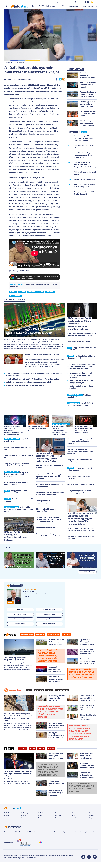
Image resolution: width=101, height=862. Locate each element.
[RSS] (83, 857)
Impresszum (43, 856)
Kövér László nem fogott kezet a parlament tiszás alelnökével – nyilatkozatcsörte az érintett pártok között (79, 323)
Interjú (40, 815)
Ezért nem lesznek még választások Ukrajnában (16, 474)
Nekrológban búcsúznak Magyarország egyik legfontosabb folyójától (81, 452)
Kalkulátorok (62, 690)
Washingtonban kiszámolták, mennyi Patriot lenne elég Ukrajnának (80, 375)
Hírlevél (91, 815)
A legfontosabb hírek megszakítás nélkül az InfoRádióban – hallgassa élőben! (83, 429)
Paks (63, 5)
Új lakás (66, 634)
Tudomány (24, 813)
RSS (23, 858)
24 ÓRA (84, 132)
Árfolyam (40, 634)
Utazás (49, 690)
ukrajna (13, 292)
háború (40, 292)
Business (22, 748)
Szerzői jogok (17, 858)
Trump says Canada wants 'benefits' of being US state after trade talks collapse (18, 774)
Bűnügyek (58, 815)
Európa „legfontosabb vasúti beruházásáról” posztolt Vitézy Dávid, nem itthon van (48, 520)
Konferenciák (53, 634)
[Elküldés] (63, 79)
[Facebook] (89, 857)
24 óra (33, 6)
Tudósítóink (41, 813)
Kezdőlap (13, 284)
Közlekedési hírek (32, 832)
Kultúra (23, 815)
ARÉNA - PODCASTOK (88, 6)
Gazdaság (7, 818)
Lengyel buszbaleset (50, 6)
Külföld (20, 284)
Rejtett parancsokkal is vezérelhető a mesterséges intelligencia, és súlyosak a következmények (13, 430)
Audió (74, 815)
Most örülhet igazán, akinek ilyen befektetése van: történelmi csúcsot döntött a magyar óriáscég (50, 712)
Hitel (29, 690)
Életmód (40, 818)
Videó (74, 818)
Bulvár (57, 813)
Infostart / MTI (10, 79)
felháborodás (15, 295)
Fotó (90, 813)
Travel (41, 748)
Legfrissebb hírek (18, 832)
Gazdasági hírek (84, 832)
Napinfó (57, 818)
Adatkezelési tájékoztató (56, 856)
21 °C (95, 2)
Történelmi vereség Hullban (47, 528)
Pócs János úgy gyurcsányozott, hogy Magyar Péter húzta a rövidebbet (80, 441)
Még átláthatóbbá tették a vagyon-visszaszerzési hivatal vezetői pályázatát (50, 476)
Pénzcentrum (27, 634)
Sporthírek (73, 832)
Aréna (95, 832)
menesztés (50, 292)
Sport (32, 748)
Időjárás (91, 818)
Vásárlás (39, 690)
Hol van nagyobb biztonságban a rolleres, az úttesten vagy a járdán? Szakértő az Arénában (49, 457)
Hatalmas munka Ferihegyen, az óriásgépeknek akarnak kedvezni (15, 536)
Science (51, 748)
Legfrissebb (75, 813)
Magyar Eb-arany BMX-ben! (78, 342)
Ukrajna (41, 5)
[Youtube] (95, 857)
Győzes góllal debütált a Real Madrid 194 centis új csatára (18, 509)
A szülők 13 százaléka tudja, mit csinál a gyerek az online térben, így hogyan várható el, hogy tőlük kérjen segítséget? (80, 518)
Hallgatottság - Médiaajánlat (28, 856)
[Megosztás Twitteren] (60, 79)
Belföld (6, 813)
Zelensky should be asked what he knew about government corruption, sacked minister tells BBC (48, 769)
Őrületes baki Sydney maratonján (80, 485)
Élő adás (20, 609)
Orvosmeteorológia (60, 832)
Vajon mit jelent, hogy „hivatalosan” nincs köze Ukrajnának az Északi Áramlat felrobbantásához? (81, 366)
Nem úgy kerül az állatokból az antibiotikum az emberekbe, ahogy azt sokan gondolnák (60, 430)
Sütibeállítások (31, 858)
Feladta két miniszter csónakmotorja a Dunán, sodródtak (28, 382)
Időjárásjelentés (46, 832)
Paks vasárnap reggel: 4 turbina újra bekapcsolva (25, 386)
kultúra (22, 292)
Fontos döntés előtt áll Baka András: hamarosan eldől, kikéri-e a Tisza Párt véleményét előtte (49, 656)
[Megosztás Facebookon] (57, 79)
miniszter (31, 292)
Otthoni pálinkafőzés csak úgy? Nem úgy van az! (37, 428)
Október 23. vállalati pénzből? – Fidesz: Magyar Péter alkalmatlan (32, 379)
